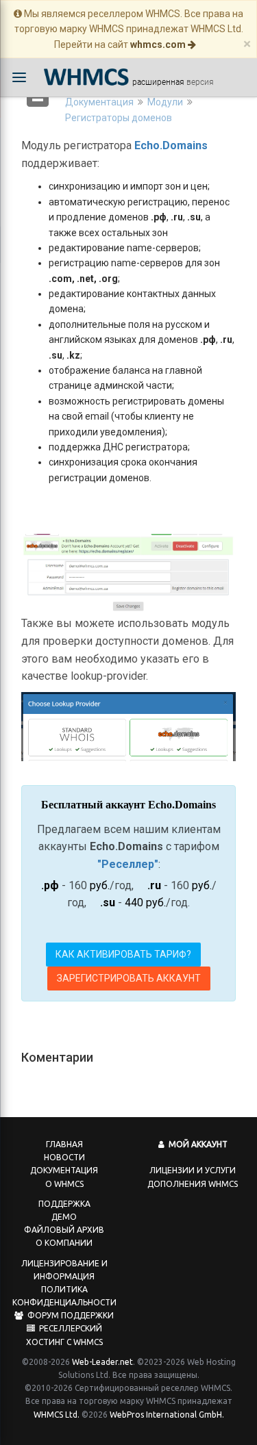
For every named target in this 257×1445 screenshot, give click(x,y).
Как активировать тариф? (123, 954)
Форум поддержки (68, 1315)
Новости (64, 1157)
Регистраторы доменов (118, 117)
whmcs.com (159, 44)
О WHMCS (64, 1183)
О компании (64, 1242)
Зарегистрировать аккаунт (129, 978)
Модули (165, 102)
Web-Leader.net (102, 1361)
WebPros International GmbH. (167, 1414)
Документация (99, 102)
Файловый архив (64, 1229)
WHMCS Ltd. (56, 1414)
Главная (64, 1144)
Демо (64, 1216)
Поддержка (64, 1203)
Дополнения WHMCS (192, 1183)
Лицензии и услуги (192, 1170)
